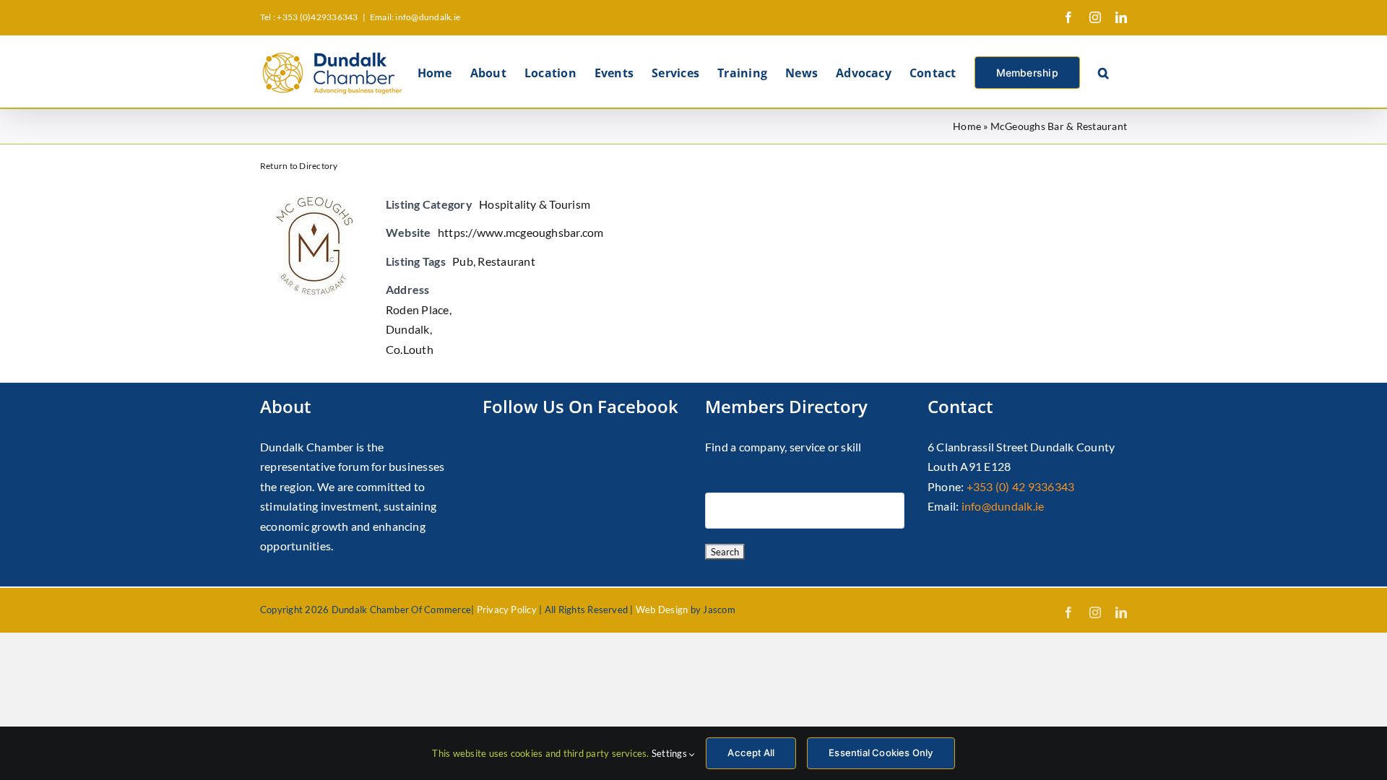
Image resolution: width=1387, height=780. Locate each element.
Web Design (662, 609)
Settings (670, 753)
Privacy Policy (507, 609)
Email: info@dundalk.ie (415, 17)
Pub (462, 261)
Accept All (750, 752)
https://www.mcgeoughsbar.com (521, 232)
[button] (1103, 71)
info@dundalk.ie (1003, 506)
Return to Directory (299, 165)
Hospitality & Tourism (534, 204)
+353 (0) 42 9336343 (1021, 486)
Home (967, 126)
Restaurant (506, 261)
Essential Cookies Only (881, 752)
